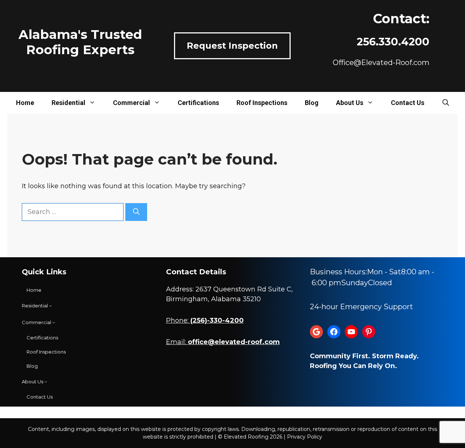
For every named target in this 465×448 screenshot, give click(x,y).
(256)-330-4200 (217, 320)
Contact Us (407, 102)
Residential (68, 102)
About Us (349, 102)
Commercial (131, 102)
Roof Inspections (261, 102)
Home (25, 102)
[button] (446, 103)
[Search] (136, 212)
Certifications (198, 102)
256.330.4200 (393, 41)
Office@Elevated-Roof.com (381, 62)
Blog (312, 102)
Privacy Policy (304, 436)
